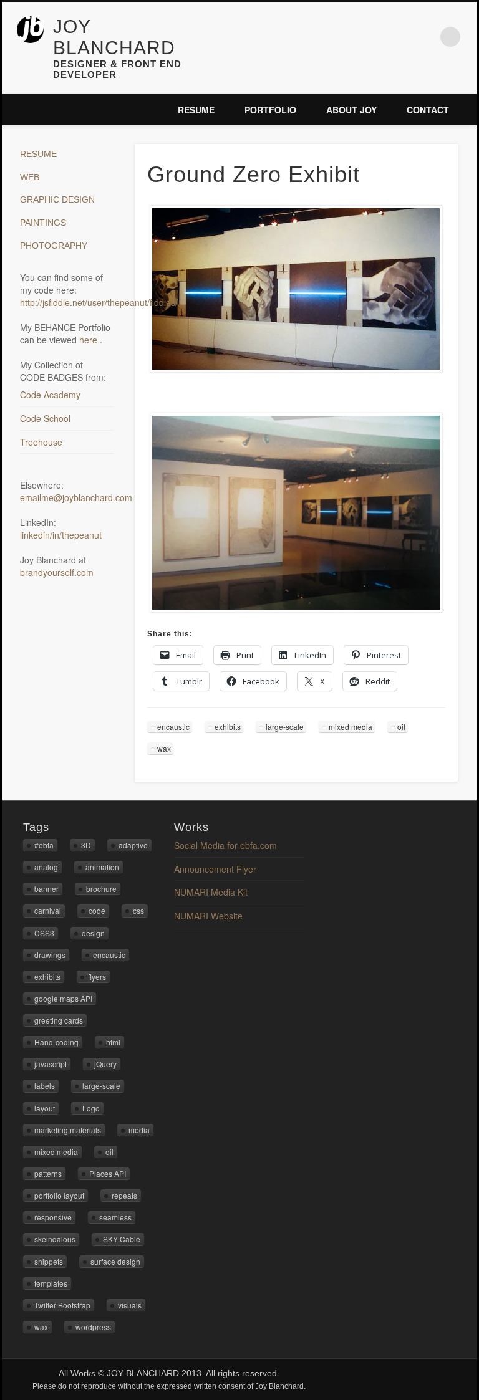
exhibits (228, 726)
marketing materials (67, 1129)
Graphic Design (57, 199)
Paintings (43, 223)
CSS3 (44, 933)
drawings (49, 954)
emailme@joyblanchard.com (76, 497)
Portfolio (270, 109)
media (139, 1129)
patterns (48, 1173)
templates (50, 1283)
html (113, 1042)
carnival (47, 910)
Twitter (372, 37)
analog (46, 866)
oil (401, 726)
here (89, 339)
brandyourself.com (57, 572)
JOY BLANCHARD (114, 37)
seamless (115, 1217)
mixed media (350, 726)
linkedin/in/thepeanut (61, 535)
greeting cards (58, 1020)
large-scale (285, 726)
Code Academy (50, 394)
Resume (196, 109)
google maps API (63, 998)
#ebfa (44, 845)
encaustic (173, 726)
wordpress (93, 1326)
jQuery (105, 1063)
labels (44, 1085)
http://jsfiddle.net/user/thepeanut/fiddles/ (99, 302)
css (138, 910)
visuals (130, 1305)
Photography (53, 246)
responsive (53, 1217)
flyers (97, 976)
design (93, 933)
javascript (50, 1063)
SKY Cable (121, 1239)
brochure (101, 888)
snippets (48, 1261)
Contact (428, 109)
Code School (45, 418)
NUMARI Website (208, 915)
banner (46, 888)
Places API (107, 1173)
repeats (124, 1195)
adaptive (133, 845)
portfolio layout (59, 1195)
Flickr (399, 37)
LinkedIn (425, 37)
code (97, 910)
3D (86, 845)
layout (44, 1108)
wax (164, 748)
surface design (115, 1261)
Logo (91, 1108)
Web (29, 177)
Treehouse (41, 442)
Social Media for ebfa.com (225, 845)
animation (102, 866)
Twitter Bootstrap (62, 1305)
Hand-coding (56, 1042)
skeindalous (54, 1239)
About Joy (351, 109)
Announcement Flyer (215, 869)
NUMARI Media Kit (211, 892)
